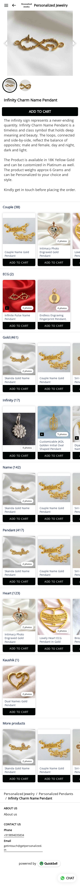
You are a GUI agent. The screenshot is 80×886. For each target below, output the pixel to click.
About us (10, 814)
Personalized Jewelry (51, 5)
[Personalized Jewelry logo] (26, 5)
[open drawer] (6, 5)
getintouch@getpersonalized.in (23, 847)
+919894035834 (14, 835)
